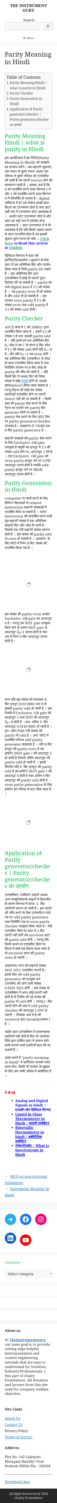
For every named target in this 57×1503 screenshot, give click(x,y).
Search (29, 20)
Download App (17, 1481)
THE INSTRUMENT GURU (28, 8)
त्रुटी (24, 380)
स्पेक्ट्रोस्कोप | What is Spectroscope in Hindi (32, 1150)
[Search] (47, 26)
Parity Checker (21, 93)
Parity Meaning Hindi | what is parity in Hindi (28, 85)
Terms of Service (18, 1436)
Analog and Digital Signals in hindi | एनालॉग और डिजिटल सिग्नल (33, 1105)
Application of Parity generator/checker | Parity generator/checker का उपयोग (29, 117)
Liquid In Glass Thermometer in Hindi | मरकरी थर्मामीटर (32, 1118)
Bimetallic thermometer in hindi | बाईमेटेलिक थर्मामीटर (29, 1134)
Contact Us (13, 1424)
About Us (12, 1418)
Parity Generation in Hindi (26, 101)
